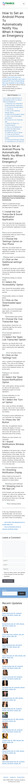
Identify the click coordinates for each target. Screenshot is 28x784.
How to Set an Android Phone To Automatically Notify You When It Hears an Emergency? (12, 99)
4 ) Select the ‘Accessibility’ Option (15, 114)
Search (4, 590)
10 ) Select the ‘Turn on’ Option (13, 132)
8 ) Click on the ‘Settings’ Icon (13, 127)
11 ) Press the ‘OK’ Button (12, 134)
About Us (6, 777)
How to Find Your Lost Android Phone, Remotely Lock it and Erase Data (13, 79)
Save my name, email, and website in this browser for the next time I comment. (14, 574)
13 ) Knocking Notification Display (14, 139)
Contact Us (13, 777)
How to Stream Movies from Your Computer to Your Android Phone (13, 82)
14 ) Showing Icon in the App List (14, 141)
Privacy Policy (21, 777)
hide (19, 95)
